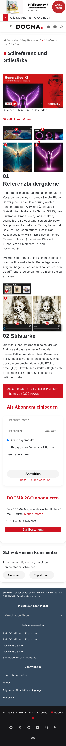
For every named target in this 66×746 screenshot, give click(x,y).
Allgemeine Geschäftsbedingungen (23, 690)
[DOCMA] (29, 26)
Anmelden (33, 474)
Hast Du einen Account (35, 480)
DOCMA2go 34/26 (13, 645)
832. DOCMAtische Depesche (20, 639)
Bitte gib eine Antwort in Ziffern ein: (33, 447)
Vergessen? (50, 430)
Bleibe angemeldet (21, 440)
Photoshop (33, 40)
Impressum (9, 697)
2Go (22, 40)
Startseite (12, 40)
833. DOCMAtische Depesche (20, 633)
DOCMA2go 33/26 (13, 651)
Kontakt (7, 682)
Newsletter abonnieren (16, 675)
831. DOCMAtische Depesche (19, 657)
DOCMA (58, 712)
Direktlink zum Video (17, 119)
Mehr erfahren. (34, 514)
